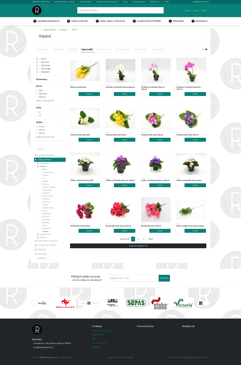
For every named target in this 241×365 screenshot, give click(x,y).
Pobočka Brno (85, 2)
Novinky (40, 149)
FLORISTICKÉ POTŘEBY (149, 21)
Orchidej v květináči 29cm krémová (120, 87)
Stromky (43, 237)
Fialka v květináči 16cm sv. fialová (155, 180)
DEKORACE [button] (42, 254)
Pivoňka (45, 184)
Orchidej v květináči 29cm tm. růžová (188, 88)
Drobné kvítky (48, 208)
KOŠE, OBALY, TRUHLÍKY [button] (47, 241)
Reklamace (154, 2)
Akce (43, 59)
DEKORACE (202, 21)
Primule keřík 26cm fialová (187, 135)
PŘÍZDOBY (178, 21)
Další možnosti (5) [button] (45, 101)
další (150, 239)
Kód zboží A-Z (140, 49)
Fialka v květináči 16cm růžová (189, 180)
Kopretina (46, 193)
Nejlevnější (58, 49)
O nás (166, 2)
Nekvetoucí (44, 163)
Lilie (44, 178)
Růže (44, 169)
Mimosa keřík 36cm (78, 87)
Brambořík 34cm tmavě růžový (118, 226)
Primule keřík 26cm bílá (80, 135)
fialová (42, 97)
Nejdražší (72, 49)
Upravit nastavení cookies (120, 357)
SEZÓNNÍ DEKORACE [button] (46, 155)
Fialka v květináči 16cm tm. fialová (120, 180)
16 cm (42, 133)
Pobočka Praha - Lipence (64, 2)
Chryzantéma (47, 172)
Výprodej (45, 65)
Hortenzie (46, 202)
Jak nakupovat (139, 2)
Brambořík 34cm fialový (80, 226)
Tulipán (45, 175)
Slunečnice (46, 214)
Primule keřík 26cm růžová (152, 135)
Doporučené (42, 49)
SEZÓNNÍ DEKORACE (48, 21)
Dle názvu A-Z (104, 49)
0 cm (41, 126)
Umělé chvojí (45, 234)
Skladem (45, 72)
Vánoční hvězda (48, 187)
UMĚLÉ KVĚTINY (79, 21)
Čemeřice (46, 220)
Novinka (45, 62)
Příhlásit (164, 278)
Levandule (46, 190)
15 (40, 115)
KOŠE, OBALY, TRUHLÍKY (112, 21)
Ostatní (74, 29)
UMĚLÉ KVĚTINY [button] (44, 160)
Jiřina (44, 225)
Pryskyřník (46, 228)
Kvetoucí (63, 29)
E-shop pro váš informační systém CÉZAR (188, 357)
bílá (41, 90)
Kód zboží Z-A (158, 49)
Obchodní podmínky (40, 2)
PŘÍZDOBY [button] (41, 249)
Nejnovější (87, 49)
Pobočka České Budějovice (107, 2)
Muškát (45, 205)
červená (43, 93)
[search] (162, 10)
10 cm (42, 130)
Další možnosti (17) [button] (45, 137)
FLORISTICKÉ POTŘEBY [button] (46, 245)
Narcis (44, 211)
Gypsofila (46, 199)
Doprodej (45, 68)
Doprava (96, 346)
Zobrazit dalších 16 (138, 246)
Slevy (125, 2)
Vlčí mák (45, 217)
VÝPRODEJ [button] (42, 258)
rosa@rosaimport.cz (201, 2)
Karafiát (45, 181)
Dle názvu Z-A (122, 49)
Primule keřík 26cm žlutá (116, 135)
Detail (89, 94)
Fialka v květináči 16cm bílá (81, 180)
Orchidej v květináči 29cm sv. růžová (153, 88)
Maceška (45, 222)
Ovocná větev (47, 196)
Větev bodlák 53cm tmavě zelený (190, 226)
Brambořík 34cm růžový (151, 226)
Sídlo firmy (97, 334)
